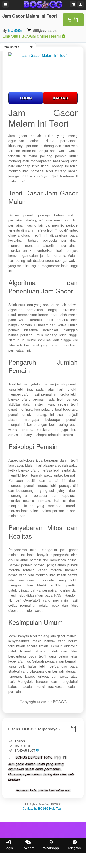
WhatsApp (51, 848)
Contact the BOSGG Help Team (43, 808)
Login (9, 848)
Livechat (28, 848)
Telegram (75, 848)
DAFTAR (60, 98)
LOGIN (26, 98)
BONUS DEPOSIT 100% (41, 757)
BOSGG (15, 30)
